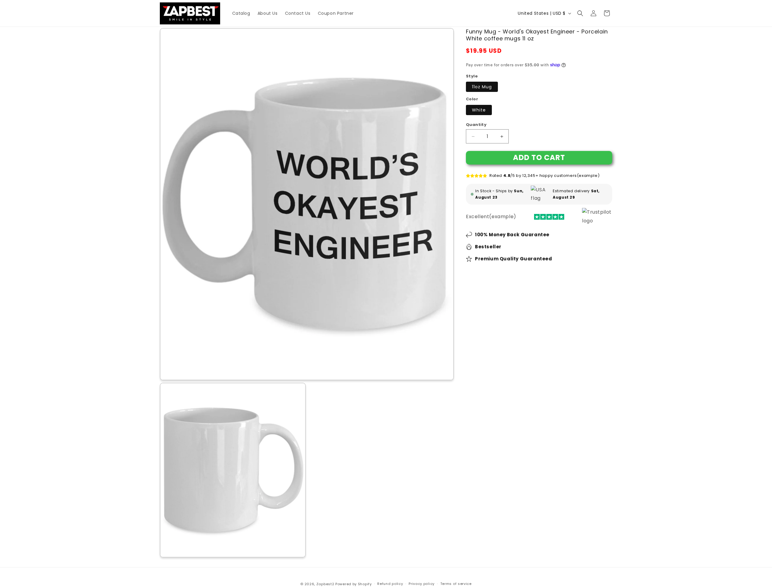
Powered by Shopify (353, 584)
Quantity (476, 124)
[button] (580, 13)
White (479, 110)
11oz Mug (482, 87)
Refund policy (390, 583)
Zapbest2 (325, 584)
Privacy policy (422, 583)
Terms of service (456, 583)
